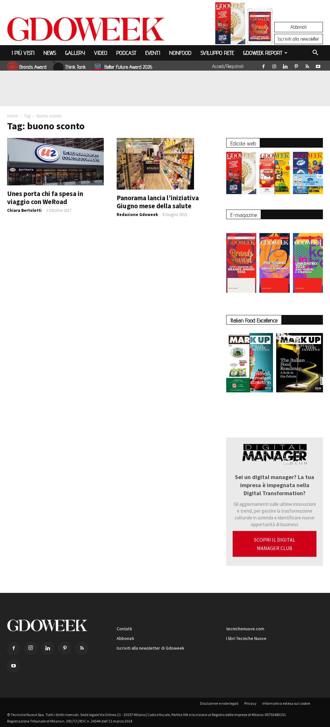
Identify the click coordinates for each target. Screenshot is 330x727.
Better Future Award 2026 (128, 67)
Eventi (152, 52)
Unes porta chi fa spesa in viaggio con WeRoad (45, 197)
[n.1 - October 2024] (299, 364)
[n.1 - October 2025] (249, 364)
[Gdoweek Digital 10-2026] (274, 259)
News (50, 52)
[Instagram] (274, 65)
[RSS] (307, 65)
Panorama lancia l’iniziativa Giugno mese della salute (158, 201)
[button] (315, 53)
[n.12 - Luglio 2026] (230, 24)
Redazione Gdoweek (137, 214)
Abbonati (298, 27)
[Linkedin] (285, 65)
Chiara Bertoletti (24, 210)
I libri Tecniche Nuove (246, 638)
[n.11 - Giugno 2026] (274, 174)
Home (12, 116)
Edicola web (243, 143)
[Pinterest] (296, 65)
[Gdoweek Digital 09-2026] (308, 259)
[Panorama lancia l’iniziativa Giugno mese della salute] (165, 164)
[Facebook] (263, 65)
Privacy (250, 703)
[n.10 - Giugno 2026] (308, 174)
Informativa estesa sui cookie (286, 703)
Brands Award (32, 67)
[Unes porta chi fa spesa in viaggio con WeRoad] (55, 161)
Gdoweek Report (262, 52)
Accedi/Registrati (228, 66)
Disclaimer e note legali (219, 703)
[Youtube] (318, 65)
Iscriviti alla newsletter (298, 39)
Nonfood (180, 52)
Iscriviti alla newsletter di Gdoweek (150, 648)
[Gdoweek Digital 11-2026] (259, 35)
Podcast (126, 52)
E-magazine (243, 214)
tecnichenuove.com (245, 629)
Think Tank (75, 67)
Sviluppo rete (217, 52)
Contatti (124, 629)
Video (100, 52)
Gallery (75, 52)
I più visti (23, 52)
